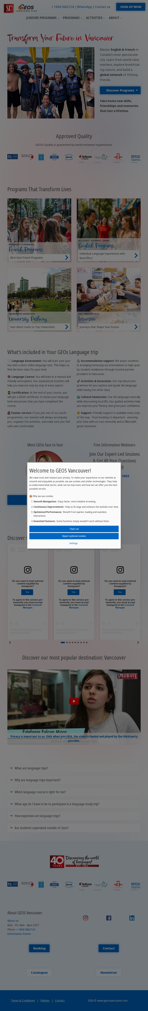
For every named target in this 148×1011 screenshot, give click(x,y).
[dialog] (74, 505)
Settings (73, 543)
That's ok (74, 529)
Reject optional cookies (74, 536)
